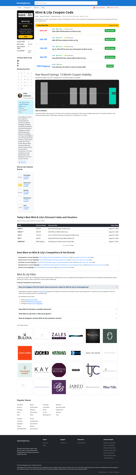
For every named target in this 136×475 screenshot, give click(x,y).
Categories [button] (27, 7)
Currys (45, 412)
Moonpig (45, 405)
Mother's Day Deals (109, 443)
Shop (25, 36)
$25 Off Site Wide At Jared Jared (44, 267)
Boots (44, 410)
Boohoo (32, 426)
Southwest (46, 407)
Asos (57, 415)
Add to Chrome (113, 7)
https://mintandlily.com (25, 23)
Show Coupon (110, 30)
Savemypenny (23, 3)
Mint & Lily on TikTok (31, 300)
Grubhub (19, 421)
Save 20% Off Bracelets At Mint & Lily (66, 31)
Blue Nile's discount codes (84, 262)
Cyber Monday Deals (110, 455)
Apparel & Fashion (45, 16)
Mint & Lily (43, 291)
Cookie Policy (81, 443)
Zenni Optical (34, 429)
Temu (31, 415)
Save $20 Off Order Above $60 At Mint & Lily (69, 58)
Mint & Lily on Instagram (35, 303)
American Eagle (60, 407)
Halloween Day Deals (110, 450)
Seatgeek (20, 424)
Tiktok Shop (33, 412)
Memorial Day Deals (110, 448)
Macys (32, 405)
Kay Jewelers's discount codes (82, 257)
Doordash (20, 405)
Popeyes (19, 418)
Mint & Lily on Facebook (34, 301)
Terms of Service (114, 472)
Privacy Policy (103, 472)
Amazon (19, 407)
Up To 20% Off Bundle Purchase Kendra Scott (53, 260)
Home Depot (34, 407)
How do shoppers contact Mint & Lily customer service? (40, 318)
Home (19, 7)
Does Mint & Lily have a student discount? (35, 309)
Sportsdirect (33, 424)
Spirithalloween (21, 429)
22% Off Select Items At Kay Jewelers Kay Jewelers (54, 257)
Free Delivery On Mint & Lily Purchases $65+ (69, 67)
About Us (45, 443)
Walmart (32, 410)
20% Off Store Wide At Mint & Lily (65, 40)
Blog (43, 7)
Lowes (19, 426)
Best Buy (58, 405)
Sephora (58, 412)
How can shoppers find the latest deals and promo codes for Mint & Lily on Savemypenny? (54, 287)
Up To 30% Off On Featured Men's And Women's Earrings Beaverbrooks (61, 265)
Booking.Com (47, 415)
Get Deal (110, 66)
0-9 (22, 89)
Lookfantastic (34, 421)
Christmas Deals (108, 458)
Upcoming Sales (100, 7)
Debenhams (59, 410)
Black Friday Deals (109, 453)
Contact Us (63, 443)
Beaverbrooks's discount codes (96, 265)
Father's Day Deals (109, 445)
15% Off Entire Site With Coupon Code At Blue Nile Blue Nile (54, 262)
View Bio (23, 162)
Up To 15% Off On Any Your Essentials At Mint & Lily (72, 49)
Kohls (18, 412)
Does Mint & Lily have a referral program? (35, 314)
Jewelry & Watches (56, 16)
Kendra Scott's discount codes (80, 260)
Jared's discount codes (64, 267)
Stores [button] (36, 7)
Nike (18, 415)
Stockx (32, 418)
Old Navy (19, 410)
